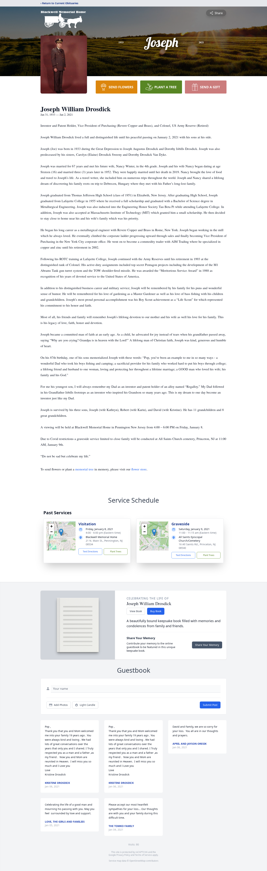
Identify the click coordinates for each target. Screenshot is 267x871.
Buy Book (155, 611)
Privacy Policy (123, 854)
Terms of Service (143, 854)
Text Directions (90, 551)
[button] (61, 532)
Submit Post (210, 705)
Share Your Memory (207, 645)
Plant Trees (115, 551)
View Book (136, 611)
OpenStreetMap (137, 860)
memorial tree (84, 469)
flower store (139, 469)
